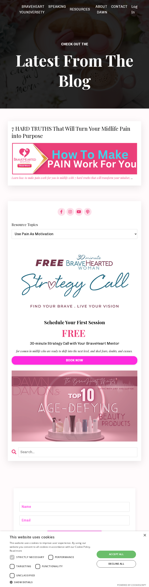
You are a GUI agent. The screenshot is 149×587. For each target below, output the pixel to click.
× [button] (144, 535)
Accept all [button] (116, 554)
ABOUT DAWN (101, 9)
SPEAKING (57, 6)
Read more (16, 550)
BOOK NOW (74, 360)
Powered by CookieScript (131, 584)
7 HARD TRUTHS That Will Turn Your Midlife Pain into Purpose (71, 132)
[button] (51, 582)
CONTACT (119, 6)
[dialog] (74, 559)
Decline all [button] (116, 563)
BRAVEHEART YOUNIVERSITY (31, 9)
